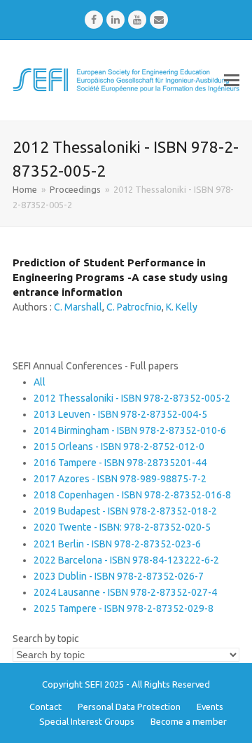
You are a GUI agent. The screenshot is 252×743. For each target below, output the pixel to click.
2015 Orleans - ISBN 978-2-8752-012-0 (119, 446)
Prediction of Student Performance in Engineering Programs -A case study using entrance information (120, 277)
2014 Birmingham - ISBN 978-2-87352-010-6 (130, 430)
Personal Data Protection (129, 706)
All (40, 382)
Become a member (188, 721)
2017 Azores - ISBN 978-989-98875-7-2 (120, 478)
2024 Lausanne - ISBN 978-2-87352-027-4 (125, 592)
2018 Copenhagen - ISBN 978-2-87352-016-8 (132, 494)
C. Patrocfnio (134, 307)
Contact (45, 706)
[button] (231, 79)
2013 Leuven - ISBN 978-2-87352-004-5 (120, 414)
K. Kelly (181, 307)
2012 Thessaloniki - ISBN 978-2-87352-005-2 (132, 398)
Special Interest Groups (86, 721)
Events (210, 706)
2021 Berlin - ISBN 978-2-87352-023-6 (117, 544)
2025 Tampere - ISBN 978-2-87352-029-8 (124, 608)
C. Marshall (78, 307)
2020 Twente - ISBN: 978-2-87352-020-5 (122, 527)
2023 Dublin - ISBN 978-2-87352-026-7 (119, 576)
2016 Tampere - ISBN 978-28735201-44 (120, 462)
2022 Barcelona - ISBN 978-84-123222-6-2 (126, 560)
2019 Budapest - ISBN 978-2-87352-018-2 (125, 511)
